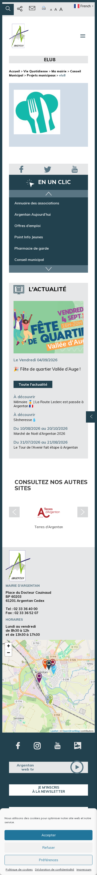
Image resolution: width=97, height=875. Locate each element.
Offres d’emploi (27, 230)
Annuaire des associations (36, 208)
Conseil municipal (29, 264)
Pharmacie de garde (31, 253)
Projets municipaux (41, 75)
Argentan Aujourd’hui (32, 219)
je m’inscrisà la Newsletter (48, 789)
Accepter (49, 835)
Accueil (14, 71)
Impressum (83, 869)
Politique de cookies (19, 869)
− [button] (8, 652)
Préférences (48, 860)
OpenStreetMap (71, 731)
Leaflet (54, 731)
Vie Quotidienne (35, 71)
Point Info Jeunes (28, 242)
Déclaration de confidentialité (54, 869)
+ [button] (8, 646)
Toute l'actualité (32, 384)
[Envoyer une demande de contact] (32, 9)
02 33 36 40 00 (25, 609)
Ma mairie (59, 71)
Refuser (48, 847)
